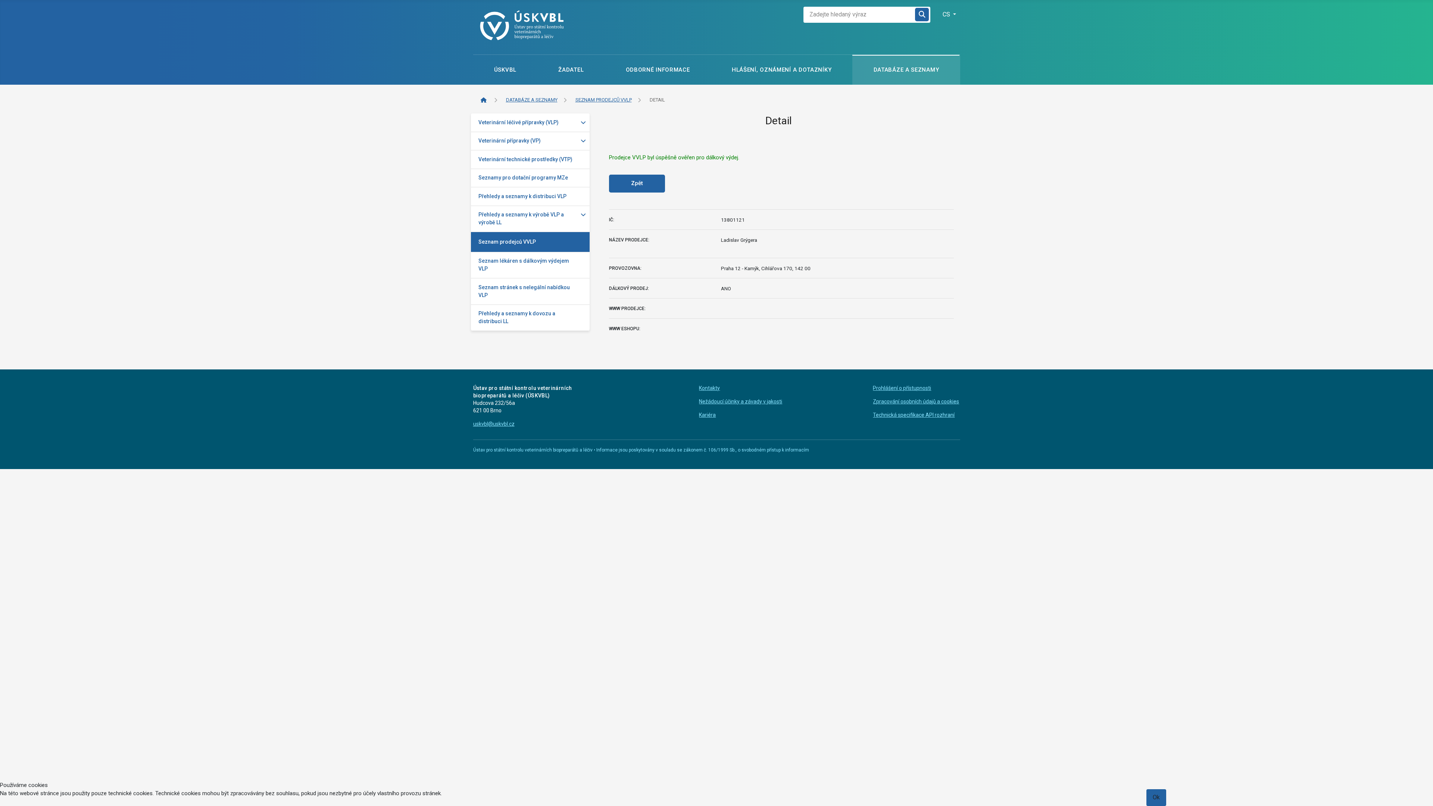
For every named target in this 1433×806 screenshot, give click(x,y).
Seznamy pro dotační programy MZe (523, 178)
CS (947, 14)
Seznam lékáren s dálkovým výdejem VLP (523, 265)
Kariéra (707, 415)
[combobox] (859, 15)
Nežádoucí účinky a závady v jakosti (740, 401)
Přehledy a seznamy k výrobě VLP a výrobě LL (521, 218)
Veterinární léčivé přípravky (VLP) (518, 122)
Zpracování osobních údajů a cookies (916, 401)
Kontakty (709, 388)
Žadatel (571, 69)
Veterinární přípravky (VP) (509, 141)
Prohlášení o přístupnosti (902, 388)
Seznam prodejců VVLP (507, 242)
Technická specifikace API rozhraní (914, 415)
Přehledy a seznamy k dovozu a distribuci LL (516, 317)
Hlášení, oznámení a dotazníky (781, 69)
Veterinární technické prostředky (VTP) (525, 159)
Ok (1156, 797)
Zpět (637, 183)
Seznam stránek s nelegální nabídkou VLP (524, 291)
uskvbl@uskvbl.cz (494, 424)
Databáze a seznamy (906, 69)
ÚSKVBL (505, 69)
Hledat (922, 15)
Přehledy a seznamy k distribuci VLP (522, 196)
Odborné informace (658, 69)
